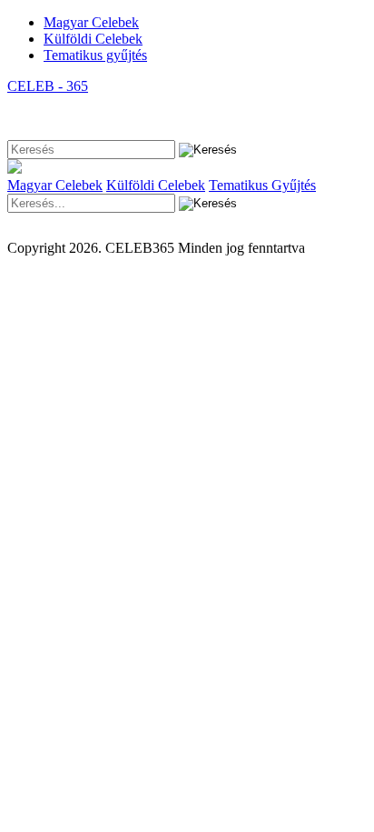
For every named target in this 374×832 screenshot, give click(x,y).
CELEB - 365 (47, 86)
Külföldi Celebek (93, 38)
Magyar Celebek (91, 22)
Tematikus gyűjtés (95, 55)
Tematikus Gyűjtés (262, 185)
